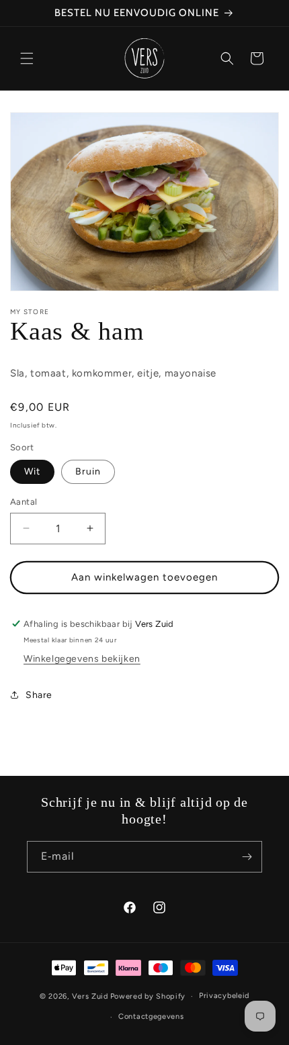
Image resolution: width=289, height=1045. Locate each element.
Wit (32, 471)
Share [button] (39, 695)
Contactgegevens (151, 1016)
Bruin (88, 471)
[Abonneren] (246, 857)
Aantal (23, 502)
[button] (27, 58)
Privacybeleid (224, 995)
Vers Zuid (90, 996)
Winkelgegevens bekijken (82, 658)
